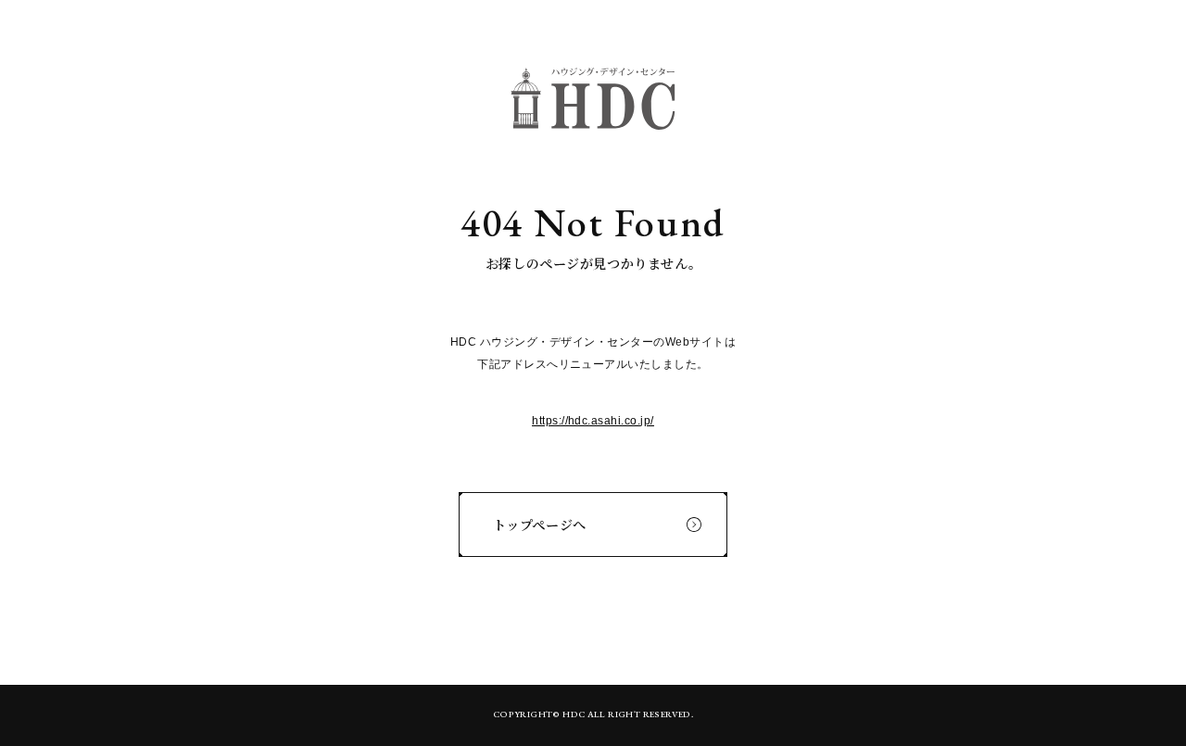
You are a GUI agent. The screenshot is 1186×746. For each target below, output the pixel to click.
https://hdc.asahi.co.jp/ (593, 420)
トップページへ (540, 524)
